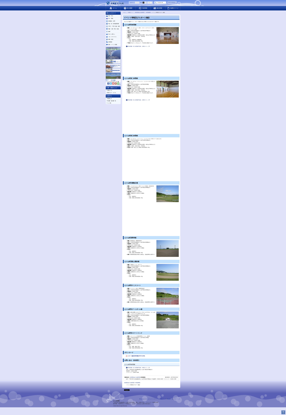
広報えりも (109, 90)
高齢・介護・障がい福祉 (113, 28)
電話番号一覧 (170, 399)
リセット (150, 2)
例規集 (109, 99)
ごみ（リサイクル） (112, 36)
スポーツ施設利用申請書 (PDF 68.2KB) (136, 355)
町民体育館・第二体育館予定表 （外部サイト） (138, 46)
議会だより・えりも (111, 92)
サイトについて (148, 399)
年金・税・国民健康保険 (113, 23)
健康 (109, 31)
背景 (141, 2)
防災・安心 (110, 15)
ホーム (115, 8)
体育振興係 (148, 12)
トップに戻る (283, 412)
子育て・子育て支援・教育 (114, 26)
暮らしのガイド (111, 13)
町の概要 (129, 8)
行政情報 (144, 8)
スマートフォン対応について (159, 399)
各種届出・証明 (111, 21)
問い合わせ (141, 399)
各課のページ (174, 8)
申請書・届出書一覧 (111, 100)
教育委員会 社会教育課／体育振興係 (132, 382)
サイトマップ (177, 399)
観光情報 (159, 8)
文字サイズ (132, 2)
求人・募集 (110, 18)
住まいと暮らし (111, 34)
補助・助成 (110, 39)
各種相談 (110, 41)
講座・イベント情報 (112, 44)
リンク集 (109, 103)
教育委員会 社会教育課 (139, 12)
